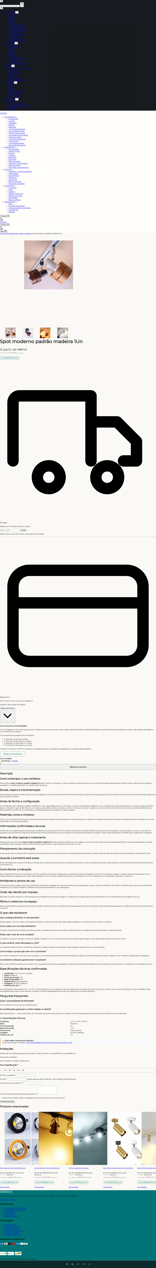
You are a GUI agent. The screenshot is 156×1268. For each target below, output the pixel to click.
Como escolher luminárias (19, 208)
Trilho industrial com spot (79, 1168)
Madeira (11, 192)
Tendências (13, 210)
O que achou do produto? (11, 1083)
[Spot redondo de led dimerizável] (30, 1164)
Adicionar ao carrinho (78, 767)
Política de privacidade (13, 1231)
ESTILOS (7, 170)
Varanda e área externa (18, 163)
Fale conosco (9, 1212)
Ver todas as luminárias (18, 135)
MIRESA (3, 113)
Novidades (13, 198)
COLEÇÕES (9, 186)
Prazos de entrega (12, 1227)
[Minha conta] (78, 218)
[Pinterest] (72, 1264)
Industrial (12, 178)
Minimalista (13, 174)
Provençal (12, 180)
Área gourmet (14, 165)
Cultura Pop (13, 141)
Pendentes (13, 119)
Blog (10, 204)
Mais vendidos (14, 200)
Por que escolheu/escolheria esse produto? (18, 1094)
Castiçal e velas (14, 137)
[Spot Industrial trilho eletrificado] (65, 1164)
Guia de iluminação (16, 206)
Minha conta (9, 1214)
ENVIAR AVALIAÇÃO (7, 1101)
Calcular (23, 530)
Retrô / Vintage (14, 182)
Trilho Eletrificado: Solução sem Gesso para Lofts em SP (49, 1043)
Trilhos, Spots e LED (16, 133)
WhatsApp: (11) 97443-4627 (15, 1208)
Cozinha (11, 155)
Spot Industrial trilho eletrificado (47, 1168)
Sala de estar (13, 149)
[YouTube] (83, 1264)
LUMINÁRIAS (9, 117)
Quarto (11, 153)
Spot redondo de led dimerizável (12, 1168)
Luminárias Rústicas (16, 139)
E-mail (3, 1079)
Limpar (15, 761)
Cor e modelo (6, 759)
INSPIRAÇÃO (9, 202)
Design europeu (15, 196)
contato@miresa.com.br (14, 1210)
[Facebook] (78, 1264)
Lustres (11, 121)
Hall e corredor (14, 161)
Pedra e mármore (15, 194)
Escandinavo (13, 176)
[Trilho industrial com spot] (99, 1164)
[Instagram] (67, 1264)
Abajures (12, 127)
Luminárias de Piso (16, 131)
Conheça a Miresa (7, 1200)
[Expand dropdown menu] (17, 117)
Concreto (12, 188)
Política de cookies (12, 1233)
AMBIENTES (9, 147)
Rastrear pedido (11, 1216)
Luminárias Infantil (16, 143)
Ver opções (4, 1187)
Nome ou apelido (8, 1075)
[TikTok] (89, 1264)
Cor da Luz (5, 761)
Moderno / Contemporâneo (20, 172)
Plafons (11, 125)
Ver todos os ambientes (18, 168)
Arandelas (12, 123)
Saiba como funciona (7, 708)
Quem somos (10, 1225)
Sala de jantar (14, 151)
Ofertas (11, 212)
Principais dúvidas (12, 1229)
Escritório (12, 159)
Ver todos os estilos (16, 184)
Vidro (10, 190)
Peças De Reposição (17, 145)
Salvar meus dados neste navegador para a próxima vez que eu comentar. (34, 1098)
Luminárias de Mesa (16, 129)
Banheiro (12, 157)
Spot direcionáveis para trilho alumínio (118, 1168)
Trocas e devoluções (12, 1235)
